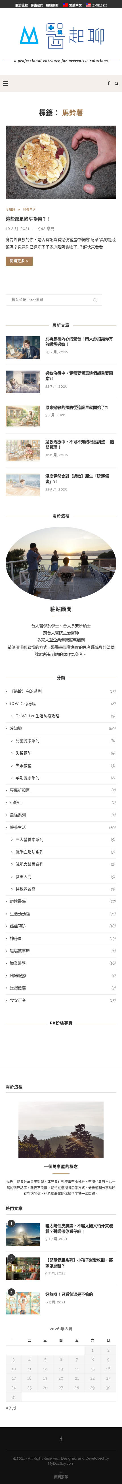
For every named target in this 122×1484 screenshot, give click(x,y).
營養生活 (29, 210)
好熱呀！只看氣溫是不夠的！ (71, 1294)
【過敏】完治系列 (63, 691)
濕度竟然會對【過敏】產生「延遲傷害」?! (77, 478)
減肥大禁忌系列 (65, 864)
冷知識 (10, 210)
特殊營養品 (65, 889)
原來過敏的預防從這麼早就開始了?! (76, 407)
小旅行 (63, 802)
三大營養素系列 (65, 839)
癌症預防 (63, 926)
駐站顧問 (52, 5)
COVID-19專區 (63, 703)
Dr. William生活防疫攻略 (65, 716)
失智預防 (65, 753)
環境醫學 (63, 901)
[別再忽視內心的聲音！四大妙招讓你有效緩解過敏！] (23, 347)
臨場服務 (63, 975)
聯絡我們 (37, 5)
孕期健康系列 (65, 777)
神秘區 (63, 938)
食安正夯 (63, 1000)
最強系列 (63, 815)
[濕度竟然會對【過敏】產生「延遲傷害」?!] (23, 484)
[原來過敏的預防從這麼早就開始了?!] (23, 416)
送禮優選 (63, 988)
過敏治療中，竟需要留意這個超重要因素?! (79, 376)
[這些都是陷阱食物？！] (61, 162)
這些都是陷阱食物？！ (28, 219)
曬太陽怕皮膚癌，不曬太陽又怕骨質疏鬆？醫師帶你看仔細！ (79, 1228)
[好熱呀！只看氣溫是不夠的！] (23, 1303)
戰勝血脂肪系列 (65, 852)
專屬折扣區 (63, 790)
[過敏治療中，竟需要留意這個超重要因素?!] (23, 382)
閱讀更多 (17, 261)
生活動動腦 (63, 914)
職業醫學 (63, 963)
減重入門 (65, 876)
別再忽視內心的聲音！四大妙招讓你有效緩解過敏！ (79, 341)
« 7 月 (11, 1407)
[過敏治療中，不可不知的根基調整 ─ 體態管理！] (23, 450)
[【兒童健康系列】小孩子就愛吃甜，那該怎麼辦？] (23, 1268)
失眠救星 (65, 765)
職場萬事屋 (63, 951)
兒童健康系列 (65, 740)
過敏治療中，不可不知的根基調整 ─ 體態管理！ (79, 444)
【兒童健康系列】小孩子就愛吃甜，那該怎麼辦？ (79, 1262)
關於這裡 (21, 5)
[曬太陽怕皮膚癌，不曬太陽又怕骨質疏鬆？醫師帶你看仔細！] (23, 1234)
